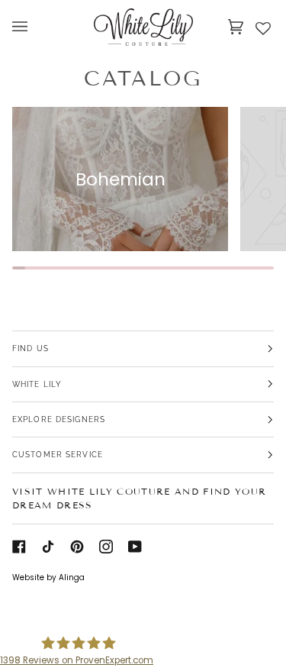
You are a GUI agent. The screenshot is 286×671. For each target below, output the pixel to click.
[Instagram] (106, 546)
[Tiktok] (48, 546)
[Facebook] (19, 546)
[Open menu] (35, 26)
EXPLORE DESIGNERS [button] (58, 419)
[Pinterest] (77, 546)
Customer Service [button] (57, 454)
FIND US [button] (30, 348)
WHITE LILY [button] (37, 384)
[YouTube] (135, 546)
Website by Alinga (48, 577)
